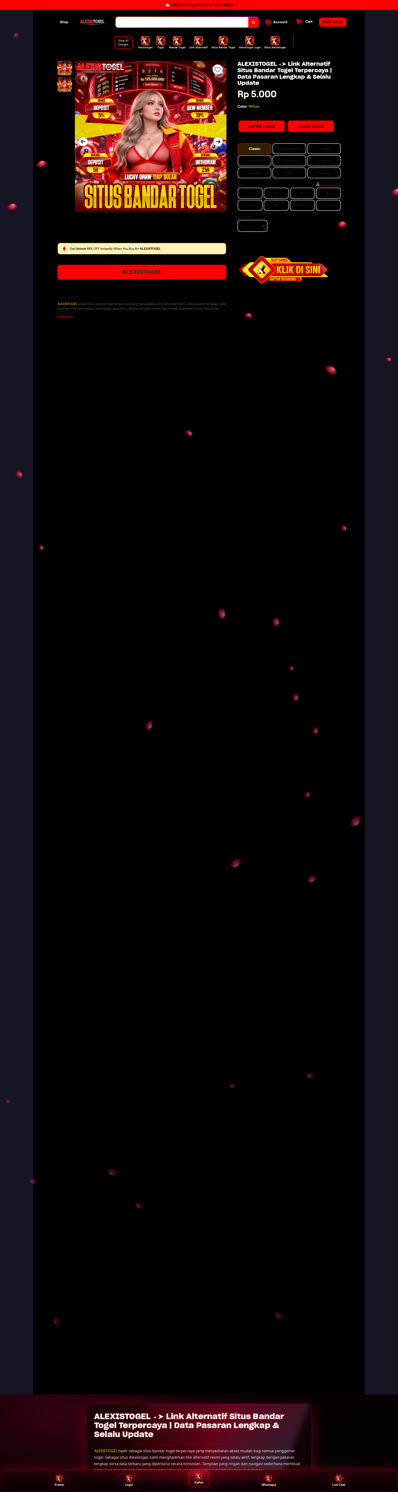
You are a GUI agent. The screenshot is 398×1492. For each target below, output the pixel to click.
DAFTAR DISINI (261, 126)
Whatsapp (269, 1485)
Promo (59, 1485)
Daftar (198, 1482)
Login (129, 1485)
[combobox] (182, 22)
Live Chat (338, 1485)
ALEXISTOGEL (142, 272)
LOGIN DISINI (311, 126)
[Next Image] (218, 141)
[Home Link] (92, 22)
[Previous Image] (83, 141)
